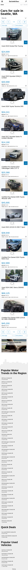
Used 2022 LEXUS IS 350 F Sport (13, 227)
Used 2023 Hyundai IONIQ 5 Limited (11, 77)
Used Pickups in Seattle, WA (7, 562)
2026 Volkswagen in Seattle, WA (8, 510)
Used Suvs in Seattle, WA (7, 550)
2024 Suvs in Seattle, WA (7, 382)
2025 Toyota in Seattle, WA (7, 394)
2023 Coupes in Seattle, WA (7, 514)
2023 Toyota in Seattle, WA (7, 427)
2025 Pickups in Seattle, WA (7, 488)
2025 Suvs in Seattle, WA (7, 379)
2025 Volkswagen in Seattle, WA (8, 412)
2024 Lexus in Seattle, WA (7, 409)
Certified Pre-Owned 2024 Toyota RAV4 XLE (13, 258)
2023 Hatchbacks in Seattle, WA (8, 450)
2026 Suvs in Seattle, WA (7, 401)
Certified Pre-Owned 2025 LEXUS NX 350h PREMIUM (13, 318)
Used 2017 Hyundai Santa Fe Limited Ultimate (12, 137)
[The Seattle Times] (14, 1)
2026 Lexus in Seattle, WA (7, 480)
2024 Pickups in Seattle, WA (7, 454)
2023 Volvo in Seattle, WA (7, 465)
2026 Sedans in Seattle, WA (7, 469)
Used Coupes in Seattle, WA (7, 565)
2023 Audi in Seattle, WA (7, 435)
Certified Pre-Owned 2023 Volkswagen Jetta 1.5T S (10, 167)
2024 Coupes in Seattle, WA (7, 503)
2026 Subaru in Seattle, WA (7, 518)
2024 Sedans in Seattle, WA (7, 397)
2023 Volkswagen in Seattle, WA (8, 442)
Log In (21, 4)
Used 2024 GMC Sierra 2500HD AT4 (13, 288)
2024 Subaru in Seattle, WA (7, 439)
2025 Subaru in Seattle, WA (7, 420)
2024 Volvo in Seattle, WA (7, 472)
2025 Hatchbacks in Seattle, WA (8, 476)
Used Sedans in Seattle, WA (7, 554)
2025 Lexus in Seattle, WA (7, 431)
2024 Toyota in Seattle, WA (7, 390)
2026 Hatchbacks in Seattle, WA (8, 499)
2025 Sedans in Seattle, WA (7, 424)
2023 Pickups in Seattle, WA (7, 491)
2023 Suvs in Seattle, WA (7, 386)
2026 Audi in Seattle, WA (7, 521)
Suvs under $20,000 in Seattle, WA (9, 533)
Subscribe (25, 4)
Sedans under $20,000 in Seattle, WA (9, 536)
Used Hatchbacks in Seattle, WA (8, 558)
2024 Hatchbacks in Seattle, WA (8, 484)
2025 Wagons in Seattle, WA (7, 495)
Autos (2, 4)
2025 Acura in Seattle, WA (7, 461)
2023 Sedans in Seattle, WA (7, 446)
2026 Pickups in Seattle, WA (7, 506)
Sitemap (14, 569)
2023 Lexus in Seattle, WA (7, 416)
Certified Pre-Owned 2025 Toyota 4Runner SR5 (13, 197)
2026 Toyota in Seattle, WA (7, 405)
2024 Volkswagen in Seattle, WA (8, 457)
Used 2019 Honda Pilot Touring (12, 46)
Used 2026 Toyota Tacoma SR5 (12, 106)
